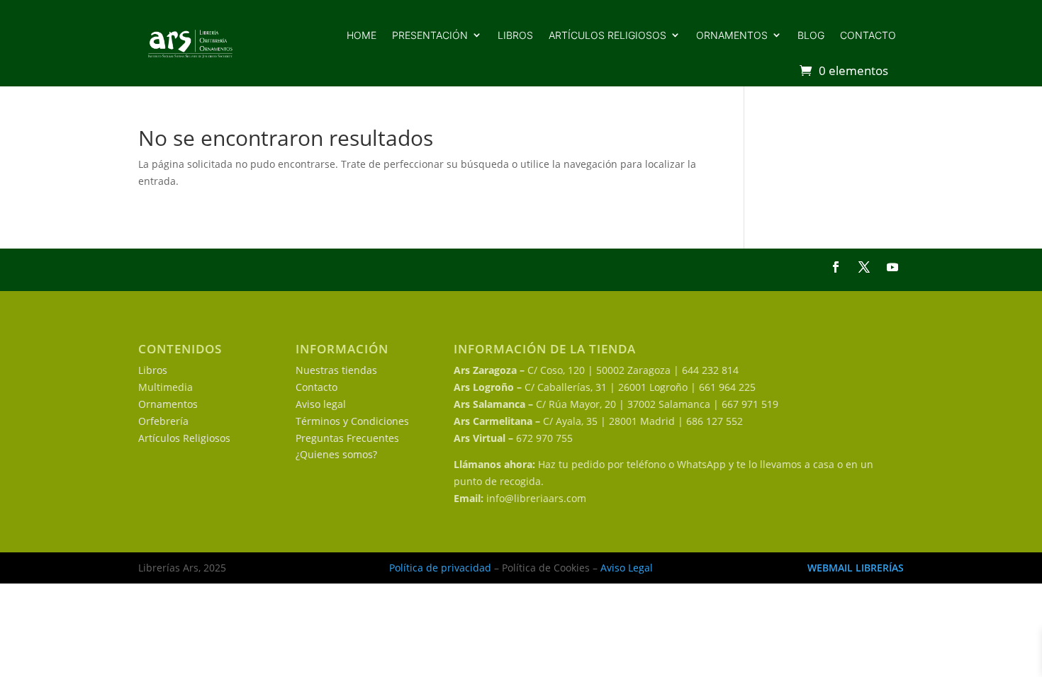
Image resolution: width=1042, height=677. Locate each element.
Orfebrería (163, 421)
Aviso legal (321, 404)
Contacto (868, 35)
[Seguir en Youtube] (892, 267)
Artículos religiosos (607, 35)
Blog (810, 35)
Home (361, 35)
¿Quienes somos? (336, 454)
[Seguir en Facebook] (835, 267)
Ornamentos (732, 35)
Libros (515, 35)
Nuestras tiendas (336, 370)
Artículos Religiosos (184, 438)
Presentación (430, 35)
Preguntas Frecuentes (347, 438)
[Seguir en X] (864, 267)
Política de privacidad (440, 567)
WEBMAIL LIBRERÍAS (855, 567)
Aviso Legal (626, 567)
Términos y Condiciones (352, 421)
